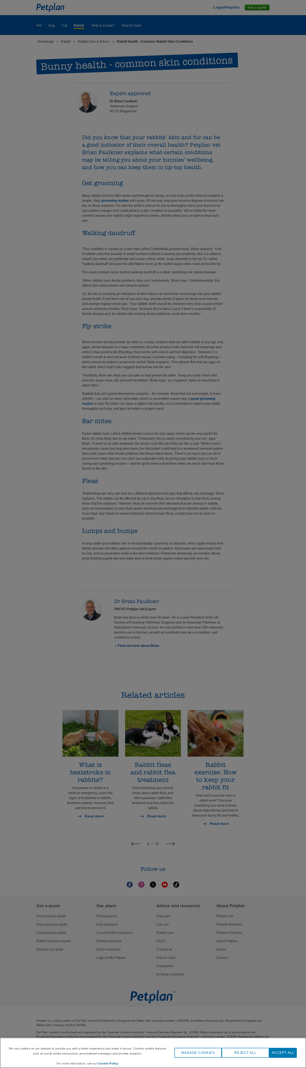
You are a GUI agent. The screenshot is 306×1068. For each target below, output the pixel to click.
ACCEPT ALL (283, 1052)
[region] (153, 1053)
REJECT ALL (245, 1052)
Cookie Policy (108, 1063)
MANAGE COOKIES (198, 1052)
